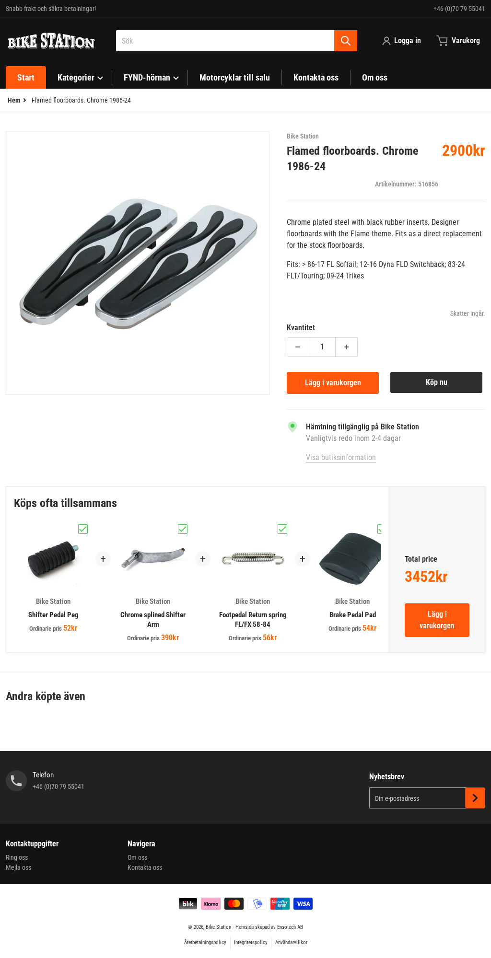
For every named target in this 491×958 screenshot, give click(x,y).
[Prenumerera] (475, 797)
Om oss (137, 857)
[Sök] (345, 40)
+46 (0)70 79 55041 (459, 8)
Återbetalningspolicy (205, 942)
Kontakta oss (145, 867)
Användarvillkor (291, 942)
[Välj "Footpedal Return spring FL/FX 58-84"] (282, 529)
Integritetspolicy (251, 942)
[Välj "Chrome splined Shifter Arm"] (182, 529)
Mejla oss (18, 867)
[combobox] (236, 40)
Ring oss (17, 857)
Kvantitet (301, 327)
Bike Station (218, 927)
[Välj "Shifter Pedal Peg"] (83, 529)
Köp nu (436, 382)
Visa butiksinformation (341, 457)
